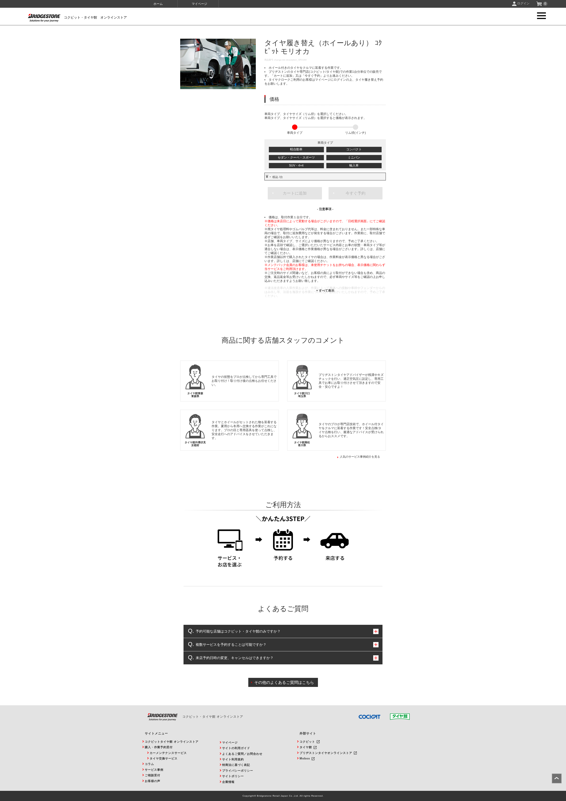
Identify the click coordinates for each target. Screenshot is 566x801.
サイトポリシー (233, 776)
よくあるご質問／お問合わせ (242, 753)
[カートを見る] (539, 5)
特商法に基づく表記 (236, 765)
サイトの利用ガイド (236, 748)
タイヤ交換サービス (164, 758)
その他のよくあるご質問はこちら (284, 682)
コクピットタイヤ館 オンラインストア (172, 741)
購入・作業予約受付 (159, 747)
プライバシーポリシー (237, 770)
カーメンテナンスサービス (168, 753)
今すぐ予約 (355, 193)
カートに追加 (295, 193)
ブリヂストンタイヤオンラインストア (326, 753)
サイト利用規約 (233, 759)
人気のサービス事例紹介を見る (360, 456)
